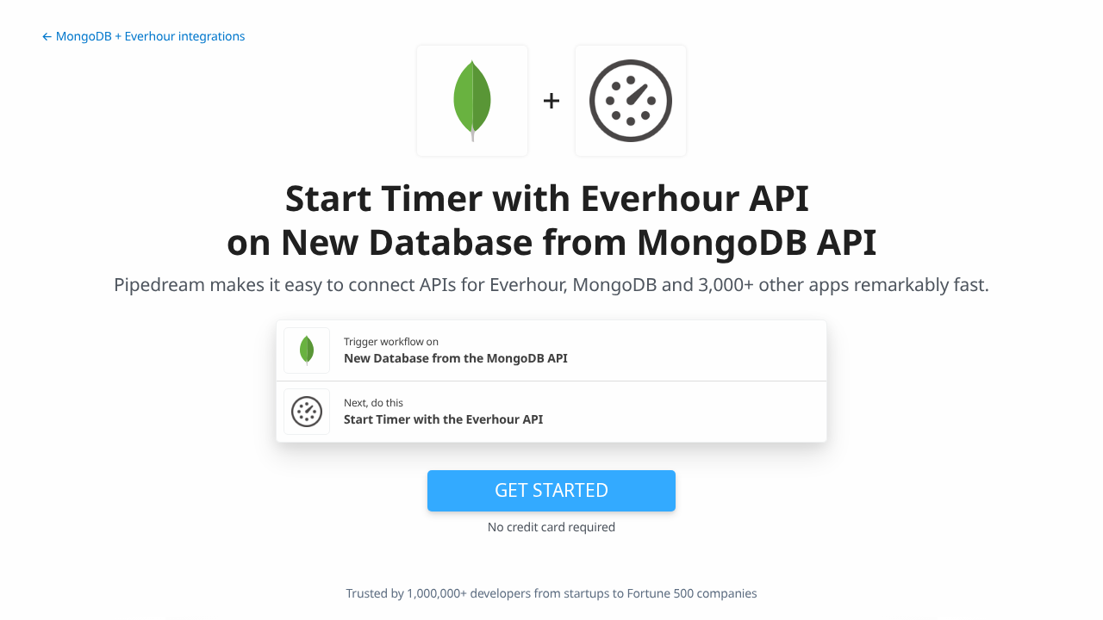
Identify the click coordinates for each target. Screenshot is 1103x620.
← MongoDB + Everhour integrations (143, 36)
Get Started (551, 490)
